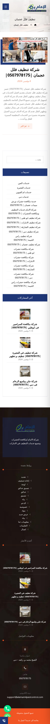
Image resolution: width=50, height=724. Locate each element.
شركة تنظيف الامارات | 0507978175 (24, 222)
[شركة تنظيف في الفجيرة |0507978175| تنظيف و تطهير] (25, 342)
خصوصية (23, 507)
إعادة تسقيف (23, 480)
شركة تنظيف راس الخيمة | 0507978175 (24, 238)
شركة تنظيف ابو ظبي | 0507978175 (23, 217)
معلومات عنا (23, 521)
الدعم (23, 503)
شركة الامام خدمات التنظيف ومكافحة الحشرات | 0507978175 (23, 211)
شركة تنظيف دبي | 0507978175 (24, 231)
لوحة (23, 484)
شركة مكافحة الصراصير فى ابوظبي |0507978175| (25, 325)
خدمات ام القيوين (23, 192)
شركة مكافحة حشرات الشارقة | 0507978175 (23, 267)
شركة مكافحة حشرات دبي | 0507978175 (24, 275)
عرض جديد (23, 514)
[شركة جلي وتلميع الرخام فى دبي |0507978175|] (25, 371)
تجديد (23, 477)
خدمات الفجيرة (23, 187)
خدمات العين (23, 183)
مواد (23, 510)
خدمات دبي (24, 196)
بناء (23, 499)
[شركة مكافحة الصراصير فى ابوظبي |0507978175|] (25, 314)
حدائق (23, 492)
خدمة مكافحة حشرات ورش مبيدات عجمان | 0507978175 (23, 203)
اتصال (23, 529)
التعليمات (23, 525)
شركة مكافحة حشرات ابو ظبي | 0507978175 (23, 251)
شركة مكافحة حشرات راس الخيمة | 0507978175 (23, 284)
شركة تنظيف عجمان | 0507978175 (23, 244)
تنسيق (23, 495)
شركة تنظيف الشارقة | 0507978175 (23, 227)
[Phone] (7, 708)
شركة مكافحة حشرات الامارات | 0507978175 (23, 259)
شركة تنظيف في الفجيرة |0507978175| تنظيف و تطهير (25, 354)
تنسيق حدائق (23, 488)
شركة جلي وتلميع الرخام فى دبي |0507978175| (25, 383)
